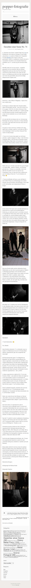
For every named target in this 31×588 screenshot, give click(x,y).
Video (5, 577)
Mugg (11, 514)
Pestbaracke (7, 551)
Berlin (7, 532)
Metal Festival (8, 547)
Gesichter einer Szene (12, 513)
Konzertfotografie (12, 545)
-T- (10, 56)
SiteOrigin (17, 585)
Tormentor (10, 556)
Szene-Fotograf (24, 514)
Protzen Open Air (19, 551)
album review (10, 530)
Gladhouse (10, 540)
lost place (25, 545)
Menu (16, 16)
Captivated (18, 531)
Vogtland (7, 557)
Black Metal (13, 532)
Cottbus (11, 533)
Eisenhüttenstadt (9, 534)
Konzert (16, 544)
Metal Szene (13, 548)
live (20, 545)
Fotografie (19, 49)
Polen (13, 551)
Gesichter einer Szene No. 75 (22, 517)
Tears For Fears (19, 555)
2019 (5, 530)
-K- (25, 52)
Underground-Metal (17, 556)
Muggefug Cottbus (17, 514)
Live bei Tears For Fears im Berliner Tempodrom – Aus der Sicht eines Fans (14, 519)
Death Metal (17, 533)
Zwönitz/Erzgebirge (13, 557)
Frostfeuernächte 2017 (16, 535)
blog (16, 49)
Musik (22, 49)
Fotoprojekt (7, 535)
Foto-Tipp (23, 534)
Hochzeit (22, 542)
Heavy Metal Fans (21, 513)
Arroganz (9, 57)
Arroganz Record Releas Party (20, 530)
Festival (17, 534)
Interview (5, 572)
